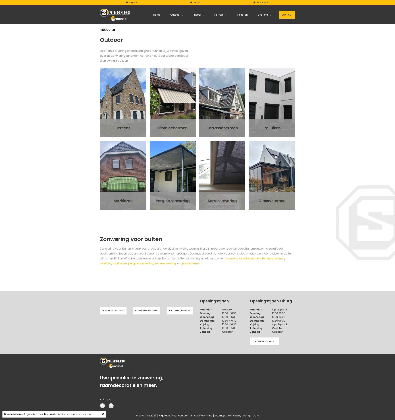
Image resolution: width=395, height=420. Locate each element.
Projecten (242, 15)
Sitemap (220, 415)
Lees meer (87, 414)
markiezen (120, 263)
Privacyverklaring (201, 415)
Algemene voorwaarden (173, 415)
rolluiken (105, 263)
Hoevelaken (263, 3)
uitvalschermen (250, 258)
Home (156, 15)
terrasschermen (273, 258)
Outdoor (175, 15)
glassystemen (190, 263)
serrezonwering (165, 263)
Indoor (197, 15)
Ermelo (133, 3)
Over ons (263, 15)
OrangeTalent (250, 415)
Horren (218, 15)
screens (232, 258)
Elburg (197, 3)
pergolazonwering (140, 263)
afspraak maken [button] (264, 341)
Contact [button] (287, 14)
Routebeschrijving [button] (113, 310)
